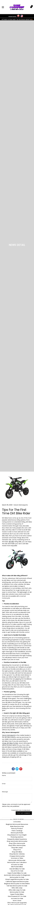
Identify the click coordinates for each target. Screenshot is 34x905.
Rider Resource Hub (17, 826)
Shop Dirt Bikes (17, 852)
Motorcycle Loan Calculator (17, 862)
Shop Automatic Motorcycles (17, 841)
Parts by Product (17, 828)
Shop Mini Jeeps (17, 848)
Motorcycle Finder (17, 833)
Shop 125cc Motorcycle (17, 843)
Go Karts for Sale (17, 865)
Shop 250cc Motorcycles (17, 845)
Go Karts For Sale (17, 898)
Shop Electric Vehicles (17, 854)
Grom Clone (17, 901)
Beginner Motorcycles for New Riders (17, 884)
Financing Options (17, 837)
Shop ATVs (17, 850)
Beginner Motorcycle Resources (17, 824)
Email (3, 784)
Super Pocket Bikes (17, 894)
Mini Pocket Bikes (17, 867)
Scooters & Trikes (17, 858)
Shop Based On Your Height (17, 835)
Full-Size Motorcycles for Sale (17, 886)
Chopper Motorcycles (17, 856)
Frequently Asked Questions (17, 839)
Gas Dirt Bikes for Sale (17, 869)
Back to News (18, 819)
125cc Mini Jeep (17, 888)
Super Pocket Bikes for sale (17, 873)
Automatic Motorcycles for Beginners (17, 875)
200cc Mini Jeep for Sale (17, 890)
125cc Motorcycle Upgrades (17, 903)
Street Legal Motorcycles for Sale (17, 879)
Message (5, 792)
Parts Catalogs (17, 831)
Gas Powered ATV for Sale (17, 896)
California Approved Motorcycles (17, 881)
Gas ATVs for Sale (17, 871)
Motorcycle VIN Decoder (17, 860)
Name (4, 775)
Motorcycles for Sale (17, 877)
